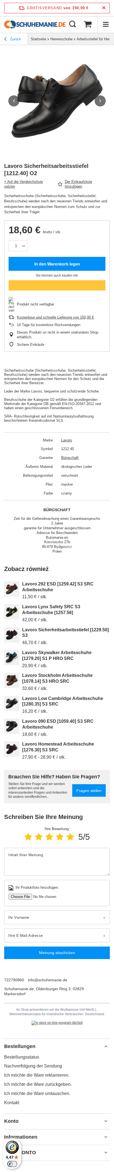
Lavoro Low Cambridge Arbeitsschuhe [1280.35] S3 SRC (62, 701)
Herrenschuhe (61, 39)
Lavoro (66, 440)
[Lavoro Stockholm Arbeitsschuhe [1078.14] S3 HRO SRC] (11, 680)
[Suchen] (72, 24)
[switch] (12, 1164)
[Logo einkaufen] (35, 24)
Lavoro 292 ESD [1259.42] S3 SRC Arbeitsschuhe (58, 587)
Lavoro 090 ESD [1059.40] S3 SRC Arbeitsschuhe (58, 724)
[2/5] (39, 836)
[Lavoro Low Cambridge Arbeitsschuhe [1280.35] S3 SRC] (11, 703)
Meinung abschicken (57, 952)
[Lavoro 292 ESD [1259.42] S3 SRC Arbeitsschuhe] (11, 589)
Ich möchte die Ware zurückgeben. (38, 1084)
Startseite (38, 39)
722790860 (14, 980)
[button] (13, 100)
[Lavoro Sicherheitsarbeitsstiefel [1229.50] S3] (11, 634)
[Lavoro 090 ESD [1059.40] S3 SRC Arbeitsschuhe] (11, 726)
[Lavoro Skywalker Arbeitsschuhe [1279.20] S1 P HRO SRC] (11, 657)
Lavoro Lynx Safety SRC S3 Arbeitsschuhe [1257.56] (51, 609)
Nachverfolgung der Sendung (33, 1066)
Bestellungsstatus (21, 1057)
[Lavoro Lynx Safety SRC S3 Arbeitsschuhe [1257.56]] (11, 611)
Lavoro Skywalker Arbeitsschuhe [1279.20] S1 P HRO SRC (57, 655)
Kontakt (11, 1102)
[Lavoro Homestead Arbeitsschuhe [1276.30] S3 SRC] (11, 749)
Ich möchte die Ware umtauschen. (37, 1093)
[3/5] (49, 836)
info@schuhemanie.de (47, 980)
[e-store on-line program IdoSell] (57, 1023)
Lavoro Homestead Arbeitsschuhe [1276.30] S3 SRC (58, 747)
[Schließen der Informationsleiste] (103, 8)
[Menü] (105, 24)
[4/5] (60, 836)
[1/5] (28, 836)
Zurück (15, 39)
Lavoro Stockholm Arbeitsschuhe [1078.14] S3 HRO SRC (57, 678)
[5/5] (70, 836)
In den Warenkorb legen (57, 264)
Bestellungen (19, 1046)
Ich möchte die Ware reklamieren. (36, 1075)
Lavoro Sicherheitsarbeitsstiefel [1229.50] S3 (65, 632)
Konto (11, 1121)
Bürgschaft (70, 458)
